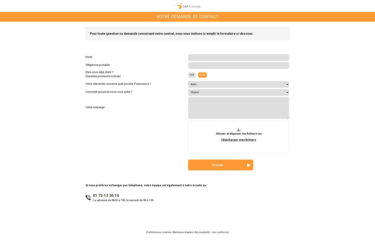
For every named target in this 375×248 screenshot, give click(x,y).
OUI (192, 74)
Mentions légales (183, 232)
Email (89, 57)
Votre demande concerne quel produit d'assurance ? (118, 83)
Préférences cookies (159, 232)
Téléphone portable (98, 65)
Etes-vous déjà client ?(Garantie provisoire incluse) (103, 74)
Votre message (95, 107)
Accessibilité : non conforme (212, 232)
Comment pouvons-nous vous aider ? (109, 91)
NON (202, 74)
